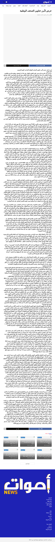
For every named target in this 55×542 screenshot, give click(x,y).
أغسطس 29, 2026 (47, 445)
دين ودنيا (50, 516)
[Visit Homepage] (46, 2)
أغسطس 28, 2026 (13, 445)
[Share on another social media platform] (5, 66)
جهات (38, 5)
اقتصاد (19, 5)
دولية (51, 514)
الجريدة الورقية (49, 519)
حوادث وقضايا (8, 5)
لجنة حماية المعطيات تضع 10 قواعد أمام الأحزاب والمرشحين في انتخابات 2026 (11, 442)
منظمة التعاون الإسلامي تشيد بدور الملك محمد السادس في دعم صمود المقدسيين (11, 455)
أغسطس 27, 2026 (13, 457)
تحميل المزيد (27, 463)
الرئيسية (49, 5)
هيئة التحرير (49, 527)
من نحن (50, 525)
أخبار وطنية (43, 5)
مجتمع (14, 5)
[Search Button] (4, 2)
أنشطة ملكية (24, 5)
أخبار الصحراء (32, 5)
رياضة (3, 5)
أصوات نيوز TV (49, 503)
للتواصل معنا (49, 524)
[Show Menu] (51, 2)
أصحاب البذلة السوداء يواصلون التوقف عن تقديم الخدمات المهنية (28, 442)
